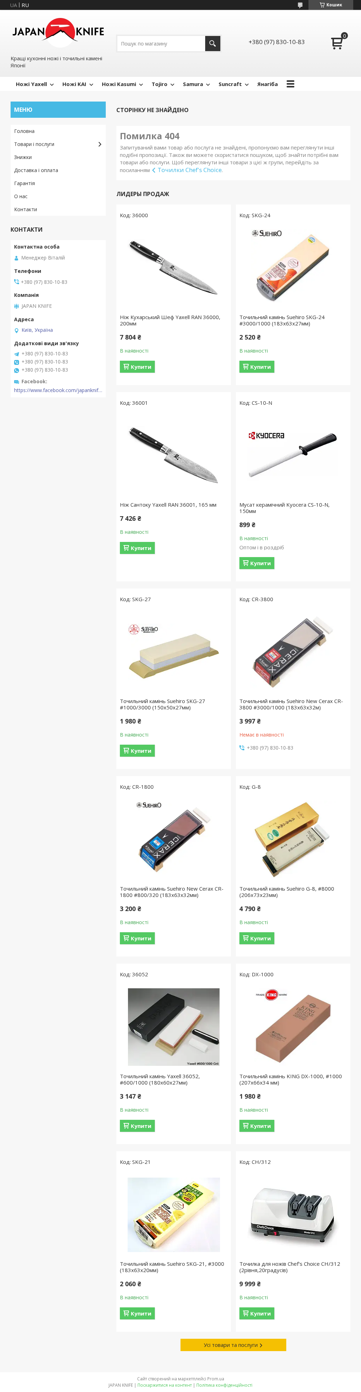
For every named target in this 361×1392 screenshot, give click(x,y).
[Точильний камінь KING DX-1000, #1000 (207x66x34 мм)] (293, 1027)
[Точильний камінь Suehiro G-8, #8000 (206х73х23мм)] (293, 839)
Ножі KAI (74, 83)
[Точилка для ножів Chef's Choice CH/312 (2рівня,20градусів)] (293, 1214)
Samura (193, 83)
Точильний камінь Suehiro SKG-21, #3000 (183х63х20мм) (172, 1266)
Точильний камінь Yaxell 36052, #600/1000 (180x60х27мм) (160, 1079)
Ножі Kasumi (119, 83)
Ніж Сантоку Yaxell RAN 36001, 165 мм (168, 504)
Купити (141, 366)
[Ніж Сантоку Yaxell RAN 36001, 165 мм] (173, 455)
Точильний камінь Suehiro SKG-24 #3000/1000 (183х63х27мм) (282, 320)
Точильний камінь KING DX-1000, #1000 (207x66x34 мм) (290, 1079)
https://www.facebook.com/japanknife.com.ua (58, 390)
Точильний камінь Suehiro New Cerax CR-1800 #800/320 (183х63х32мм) (172, 891)
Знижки (23, 157)
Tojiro (159, 83)
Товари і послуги (34, 144)
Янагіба (267, 83)
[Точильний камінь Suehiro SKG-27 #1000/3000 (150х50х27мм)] (173, 652)
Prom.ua (215, 1379)
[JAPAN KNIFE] (58, 32)
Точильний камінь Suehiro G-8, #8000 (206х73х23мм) (286, 891)
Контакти (25, 209)
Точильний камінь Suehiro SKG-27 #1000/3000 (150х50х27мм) (162, 704)
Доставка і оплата (36, 170)
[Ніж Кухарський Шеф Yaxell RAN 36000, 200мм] (173, 268)
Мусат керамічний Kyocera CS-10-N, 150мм (284, 507)
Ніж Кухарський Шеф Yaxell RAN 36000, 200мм (170, 320)
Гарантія (24, 183)
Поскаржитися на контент (164, 1385)
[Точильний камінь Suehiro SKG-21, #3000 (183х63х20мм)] (173, 1214)
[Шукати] (212, 43)
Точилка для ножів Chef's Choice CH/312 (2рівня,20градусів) (289, 1266)
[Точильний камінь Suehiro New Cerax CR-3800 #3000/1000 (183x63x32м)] (293, 652)
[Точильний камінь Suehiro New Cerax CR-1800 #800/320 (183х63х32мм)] (173, 839)
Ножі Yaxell (31, 83)
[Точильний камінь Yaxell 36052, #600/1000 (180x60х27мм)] (173, 1027)
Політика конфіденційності (224, 1385)
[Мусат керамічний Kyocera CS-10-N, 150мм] (293, 455)
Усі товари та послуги (231, 1344)
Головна (24, 131)
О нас (20, 196)
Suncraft (230, 83)
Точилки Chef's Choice (190, 170)
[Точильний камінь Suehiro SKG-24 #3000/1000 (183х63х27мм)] (293, 268)
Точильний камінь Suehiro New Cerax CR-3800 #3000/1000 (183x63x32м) (291, 704)
